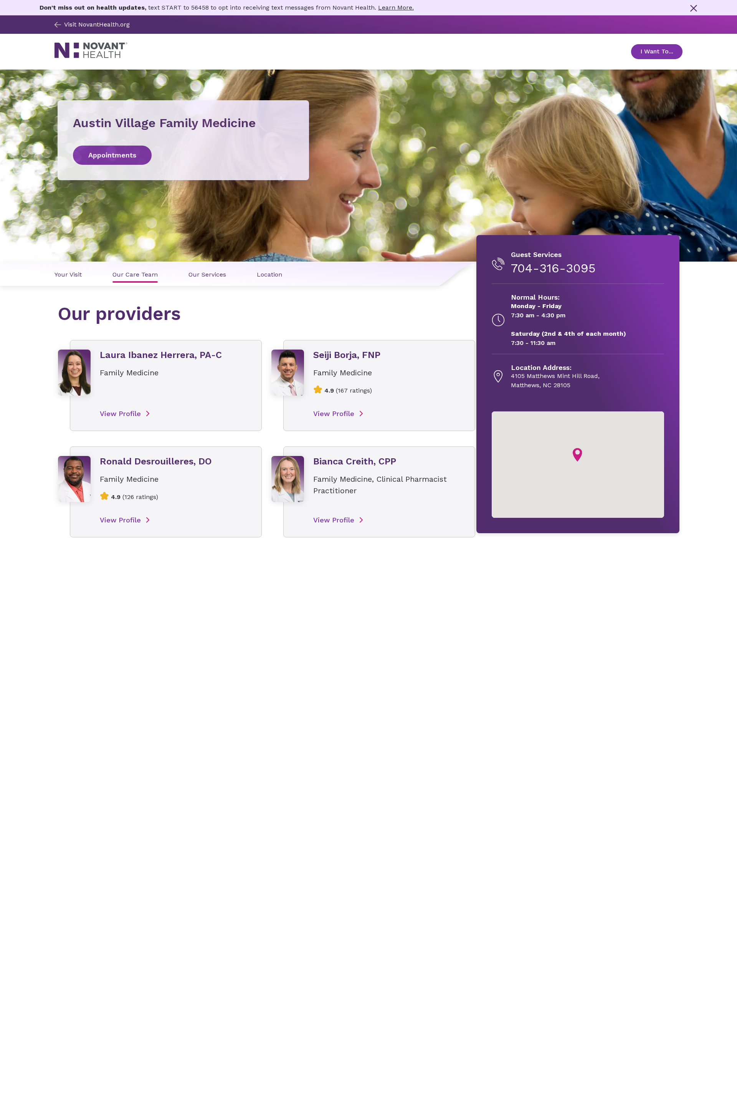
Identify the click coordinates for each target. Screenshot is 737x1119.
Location (269, 274)
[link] (183, 155)
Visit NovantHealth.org (97, 24)
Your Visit (68, 274)
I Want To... (661, 51)
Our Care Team (135, 274)
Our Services (207, 274)
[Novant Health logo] (91, 56)
